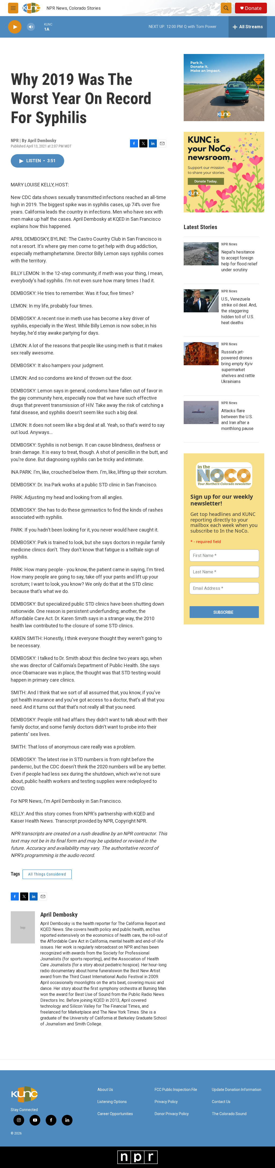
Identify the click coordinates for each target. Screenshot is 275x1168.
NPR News (229, 244)
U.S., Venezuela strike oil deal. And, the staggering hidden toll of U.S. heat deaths (239, 310)
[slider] (39, 27)
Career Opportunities (115, 1114)
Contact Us (221, 1102)
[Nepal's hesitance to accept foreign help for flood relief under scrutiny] (201, 253)
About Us (105, 1090)
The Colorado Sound (229, 1114)
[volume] (30, 27)
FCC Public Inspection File (176, 1090)
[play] (14, 27)
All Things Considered (47, 874)
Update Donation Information (236, 1090)
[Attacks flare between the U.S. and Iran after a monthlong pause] (201, 412)
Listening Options (112, 1102)
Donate (253, 8)
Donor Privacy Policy (172, 1114)
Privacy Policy (166, 1102)
